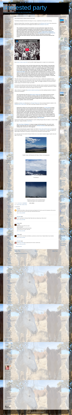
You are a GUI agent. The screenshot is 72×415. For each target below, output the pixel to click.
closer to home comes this (22, 62)
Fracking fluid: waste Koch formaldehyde (9, 234)
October (8, 160)
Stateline (61, 195)
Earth (20, 204)
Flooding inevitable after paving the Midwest (9, 243)
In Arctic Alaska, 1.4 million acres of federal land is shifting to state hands (63, 207)
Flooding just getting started (9, 219)
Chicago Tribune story (35, 103)
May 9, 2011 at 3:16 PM (21, 237)
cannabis (7, 356)
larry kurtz (19, 216)
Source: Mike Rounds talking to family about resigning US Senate (63, 146)
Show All (66, 246)
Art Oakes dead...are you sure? (9, 319)
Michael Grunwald (41, 125)
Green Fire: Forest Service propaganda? (9, 282)
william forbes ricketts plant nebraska (7, 108)
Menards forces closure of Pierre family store (63, 56)
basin (18, 204)
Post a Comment (19, 246)
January (8, 333)
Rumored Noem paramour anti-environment (9, 254)
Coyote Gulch (62, 235)
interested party (25, 7)
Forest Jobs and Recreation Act (45, 128)
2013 (7, 150)
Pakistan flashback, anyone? (9, 316)
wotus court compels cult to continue (8, 21)
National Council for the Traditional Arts (46, 32)
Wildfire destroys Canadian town (9, 239)
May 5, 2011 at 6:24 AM (21, 219)
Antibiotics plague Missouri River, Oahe (9, 211)
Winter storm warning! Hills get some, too (9, 196)
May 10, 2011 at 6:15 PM (21, 244)
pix (8, 361)
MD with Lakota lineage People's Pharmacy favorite (9, 225)
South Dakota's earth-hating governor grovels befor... (9, 270)
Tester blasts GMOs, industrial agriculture (9, 298)
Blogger (42, 412)
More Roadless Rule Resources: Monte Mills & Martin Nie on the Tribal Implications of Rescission (63, 229)
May (8, 169)
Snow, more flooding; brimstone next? (9, 207)
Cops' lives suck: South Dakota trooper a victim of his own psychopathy (63, 69)
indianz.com (22, 103)
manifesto (10, 352)
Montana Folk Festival (45, 23)
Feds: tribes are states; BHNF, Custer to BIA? (9, 311)
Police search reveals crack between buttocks (9, 190)
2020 (7, 139)
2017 (7, 144)
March (8, 330)
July (8, 166)
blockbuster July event (43, 24)
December (9, 155)
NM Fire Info (62, 212)
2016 (7, 146)
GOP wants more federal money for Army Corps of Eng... (9, 179)
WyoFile (61, 170)
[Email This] (29, 203)
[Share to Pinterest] (33, 203)
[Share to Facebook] (32, 203)
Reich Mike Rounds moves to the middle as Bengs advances (63, 119)
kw (17, 208)
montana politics (8, 357)
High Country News (62, 204)
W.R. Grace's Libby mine (35, 94)
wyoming (10, 358)
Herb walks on (65, 93)
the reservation (41, 117)
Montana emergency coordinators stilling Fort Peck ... (9, 185)
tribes (26, 204)
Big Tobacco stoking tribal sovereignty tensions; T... (9, 201)
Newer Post (17, 251)
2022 (7, 136)
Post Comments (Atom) (23, 253)
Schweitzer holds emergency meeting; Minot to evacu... (9, 173)
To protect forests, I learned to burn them (63, 191)
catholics (10, 359)
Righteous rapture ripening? (9, 259)
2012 (7, 152)
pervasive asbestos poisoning (33, 90)
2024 (7, 133)
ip (5, 363)
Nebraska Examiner (62, 189)
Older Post (55, 251)
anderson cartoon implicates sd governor (8, 98)
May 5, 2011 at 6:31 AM (21, 230)
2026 (7, 130)
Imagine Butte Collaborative (47, 31)
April (8, 329)
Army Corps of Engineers (23, 124)
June (8, 167)
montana (23, 204)
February (8, 332)
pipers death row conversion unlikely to (8, 76)
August (8, 164)
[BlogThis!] (30, 203)
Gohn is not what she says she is (63, 82)
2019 (7, 141)
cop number (22, 242)
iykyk (6, 120)
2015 (7, 147)
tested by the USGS (21, 71)
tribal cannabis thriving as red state (7, 88)
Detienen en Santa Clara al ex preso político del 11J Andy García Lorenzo (63, 220)
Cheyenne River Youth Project (20, 104)
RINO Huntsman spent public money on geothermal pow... (9, 249)
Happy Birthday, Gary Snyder (9, 287)
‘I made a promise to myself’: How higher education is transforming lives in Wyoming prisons (63, 174)
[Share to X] (31, 203)
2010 (7, 335)
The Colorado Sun (62, 181)
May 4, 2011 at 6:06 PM (21, 212)
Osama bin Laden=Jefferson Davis (9, 302)
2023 (7, 135)
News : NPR (62, 161)
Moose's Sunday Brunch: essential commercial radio (9, 325)
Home (36, 251)
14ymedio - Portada (62, 217)
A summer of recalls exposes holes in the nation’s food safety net (63, 198)
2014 (7, 149)
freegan (18, 223)
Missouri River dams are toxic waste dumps (9, 216)
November (9, 157)
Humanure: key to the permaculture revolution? (9, 263)
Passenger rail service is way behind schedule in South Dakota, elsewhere (63, 106)
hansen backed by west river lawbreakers (8, 54)
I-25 (11, 351)
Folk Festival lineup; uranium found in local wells (9, 306)
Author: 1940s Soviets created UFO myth (9, 230)
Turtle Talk (62, 225)
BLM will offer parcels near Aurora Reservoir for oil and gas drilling (63, 184)
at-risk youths (47, 107)
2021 (7, 138)
